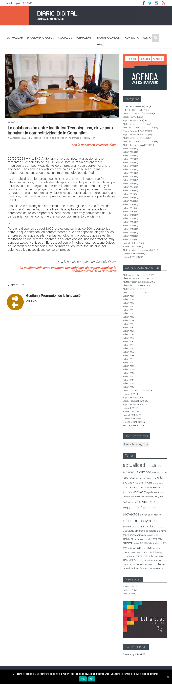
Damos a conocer (109, 37)
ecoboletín (127, 527)
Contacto (132, 37)
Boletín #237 (130, 204)
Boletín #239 (130, 211)
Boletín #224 (130, 159)
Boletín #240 (130, 215)
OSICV (125, 564)
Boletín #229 (130, 176)
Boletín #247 (130, 239)
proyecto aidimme (139, 564)
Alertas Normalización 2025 (137, 138)
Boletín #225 (130, 162)
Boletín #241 (130, 218)
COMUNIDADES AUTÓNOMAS (138, 113)
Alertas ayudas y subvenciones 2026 (141, 250)
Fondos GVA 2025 (133, 246)
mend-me (141, 560)
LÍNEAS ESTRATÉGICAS (136, 106)
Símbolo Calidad (130, 587)
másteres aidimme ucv (155, 560)
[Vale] (167, 676)
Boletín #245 (130, 232)
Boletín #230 (130, 180)
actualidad (15, 37)
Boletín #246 (130, 236)
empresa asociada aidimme (150, 530)
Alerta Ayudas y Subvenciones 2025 (140, 141)
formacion (144, 547)
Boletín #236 (130, 201)
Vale (82, 679)
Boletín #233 (130, 190)
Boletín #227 (130, 169)
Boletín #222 (130, 152)
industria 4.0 (149, 552)
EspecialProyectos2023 (135, 120)
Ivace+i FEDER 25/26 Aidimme (143, 556)
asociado (146, 487)
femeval (135, 539)
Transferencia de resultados (148, 568)
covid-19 (135, 502)
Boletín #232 (130, 187)
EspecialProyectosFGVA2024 (137, 134)
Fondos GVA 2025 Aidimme (144, 543)
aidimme (143, 472)
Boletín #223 (130, 155)
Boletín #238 (130, 208)
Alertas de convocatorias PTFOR (138, 145)
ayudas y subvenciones (144, 496)
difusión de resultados (150, 514)
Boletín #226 (130, 166)
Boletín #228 (130, 173)
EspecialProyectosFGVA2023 (137, 131)
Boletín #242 (130, 222)
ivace (126, 556)
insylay (159, 553)
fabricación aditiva (133, 535)
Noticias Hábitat (130, 590)
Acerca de (149, 37)
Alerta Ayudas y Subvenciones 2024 (140, 127)
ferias (142, 539)
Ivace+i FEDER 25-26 (134, 253)
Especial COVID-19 (133, 117)
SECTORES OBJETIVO (135, 110)
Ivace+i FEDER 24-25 (133, 243)
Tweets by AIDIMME (134, 654)
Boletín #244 (130, 229)
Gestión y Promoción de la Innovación (49, 137)
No (91, 679)
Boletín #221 (130, 148)
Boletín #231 (130, 183)
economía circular (142, 526)
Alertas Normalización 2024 (137, 124)
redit (93, 137)
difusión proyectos (40, 37)
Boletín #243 (130, 225)
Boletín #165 (15, 122)
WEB (100, 45)
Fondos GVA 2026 (133, 257)
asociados (65, 37)
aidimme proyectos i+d (145, 478)
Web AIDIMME (129, 594)
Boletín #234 (130, 194)
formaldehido (137, 553)
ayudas (150, 492)
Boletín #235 (130, 197)
